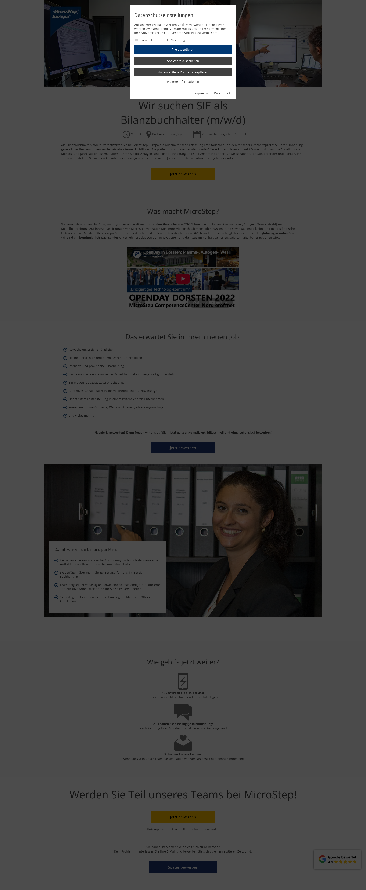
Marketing (178, 40)
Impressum (202, 93)
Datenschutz (223, 93)
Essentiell (145, 40)
